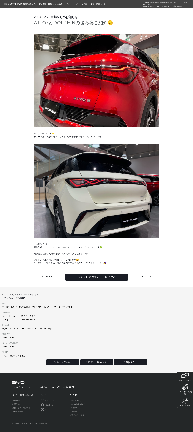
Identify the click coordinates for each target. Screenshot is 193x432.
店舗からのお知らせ (56, 4)
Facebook (49, 405)
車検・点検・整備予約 (21, 408)
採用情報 (73, 411)
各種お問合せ (17, 411)
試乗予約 (16, 404)
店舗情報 (42, 4)
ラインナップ (71, 4)
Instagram (50, 400)
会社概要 (73, 408)
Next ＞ (146, 276)
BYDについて (75, 401)
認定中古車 (100, 4)
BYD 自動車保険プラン (79, 404)
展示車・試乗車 (88, 4)
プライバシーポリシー (79, 415)
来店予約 (16, 401)
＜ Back (46, 276)
